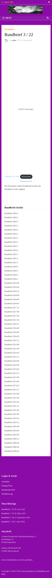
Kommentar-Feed (8, 490)
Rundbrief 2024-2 (11, 230)
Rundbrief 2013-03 (11, 385)
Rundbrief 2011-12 (11, 406)
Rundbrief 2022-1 (11, 254)
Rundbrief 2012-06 (11, 398)
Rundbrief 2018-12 (11, 291)
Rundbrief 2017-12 (11, 308)
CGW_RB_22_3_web (11, 176)
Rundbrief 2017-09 (11, 312)
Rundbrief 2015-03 (11, 353)
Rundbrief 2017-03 (11, 320)
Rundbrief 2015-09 (11, 344)
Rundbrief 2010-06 (11, 431)
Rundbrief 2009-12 (11, 439)
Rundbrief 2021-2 (11, 258)
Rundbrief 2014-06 (11, 365)
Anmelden (5, 482)
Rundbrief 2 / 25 (7, 509)
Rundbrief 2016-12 (11, 324)
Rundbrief (9, 29)
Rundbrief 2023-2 (11, 238)
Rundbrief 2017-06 (11, 316)
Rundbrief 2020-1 (11, 279)
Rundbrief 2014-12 (11, 357)
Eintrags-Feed (6, 486)
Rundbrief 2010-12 (11, 422)
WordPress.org (7, 494)
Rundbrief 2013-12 (11, 373)
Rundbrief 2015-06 (11, 349)
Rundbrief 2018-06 (11, 299)
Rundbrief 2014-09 (11, 361)
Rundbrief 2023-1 (11, 242)
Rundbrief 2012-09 (11, 394)
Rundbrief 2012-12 (11, 390)
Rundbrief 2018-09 (11, 295)
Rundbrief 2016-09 (11, 328)
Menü (9, 18)
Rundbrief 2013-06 (11, 381)
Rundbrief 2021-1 (11, 263)
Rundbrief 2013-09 (11, 377)
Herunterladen (26, 176)
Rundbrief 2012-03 (11, 402)
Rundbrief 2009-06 (11, 447)
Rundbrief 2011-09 (11, 410)
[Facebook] (46, 2)
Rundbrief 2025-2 (11, 222)
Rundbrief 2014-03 (11, 369)
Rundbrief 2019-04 (11, 287)
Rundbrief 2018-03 (11, 304)
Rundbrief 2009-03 (11, 451)
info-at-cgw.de (13, 551)
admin (14, 40)
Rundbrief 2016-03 (11, 336)
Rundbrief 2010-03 (11, 435)
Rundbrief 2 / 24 (7, 518)
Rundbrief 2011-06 (11, 414)
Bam (3, 574)
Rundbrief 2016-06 (11, 332)
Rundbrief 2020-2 (11, 275)
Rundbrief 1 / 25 (7, 513)
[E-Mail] (49, 2)
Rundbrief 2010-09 (11, 426)
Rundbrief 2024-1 (11, 234)
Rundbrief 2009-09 (11, 443)
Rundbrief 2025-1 (11, 226)
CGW (18, 571)
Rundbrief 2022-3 (11, 246)
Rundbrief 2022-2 (11, 250)
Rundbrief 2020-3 (11, 271)
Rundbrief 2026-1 (11, 217)
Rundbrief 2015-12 (11, 340)
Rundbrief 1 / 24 (7, 522)
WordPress (41, 571)
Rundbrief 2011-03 (11, 418)
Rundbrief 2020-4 (11, 267)
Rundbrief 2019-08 (11, 283)
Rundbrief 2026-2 (11, 213)
